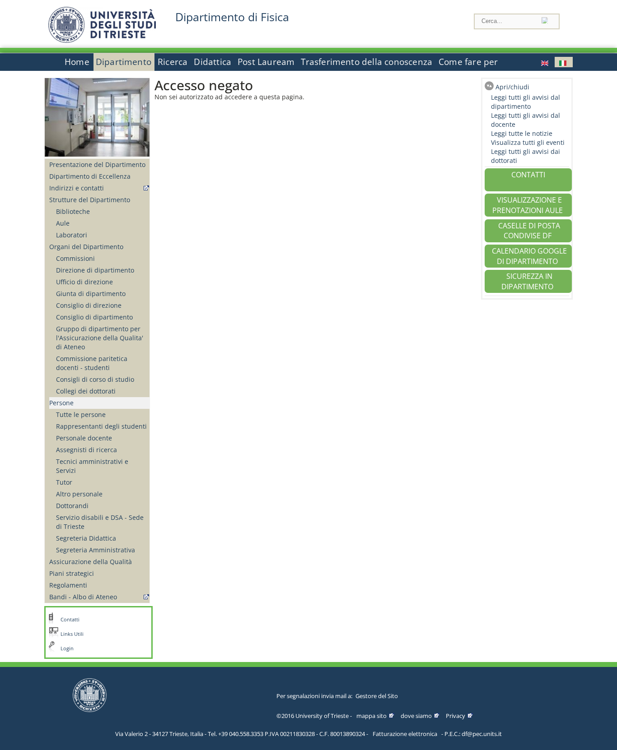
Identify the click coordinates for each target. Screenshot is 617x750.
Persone (61, 402)
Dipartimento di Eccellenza (90, 176)
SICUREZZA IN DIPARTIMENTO (527, 281)
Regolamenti (68, 585)
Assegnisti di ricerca (86, 449)
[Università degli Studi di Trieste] (102, 40)
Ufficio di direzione (84, 282)
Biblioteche (73, 211)
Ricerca (172, 62)
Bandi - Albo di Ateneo (83, 597)
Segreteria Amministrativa (95, 550)
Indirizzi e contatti (76, 188)
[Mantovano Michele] (546, 62)
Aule (63, 223)
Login (67, 648)
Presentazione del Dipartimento (97, 164)
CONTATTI (528, 175)
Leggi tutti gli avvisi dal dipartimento (525, 102)
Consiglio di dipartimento (94, 317)
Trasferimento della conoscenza (366, 62)
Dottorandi (72, 505)
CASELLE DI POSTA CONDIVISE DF (529, 231)
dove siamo (416, 716)
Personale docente (84, 438)
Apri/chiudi (512, 87)
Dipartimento (123, 62)
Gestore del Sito (376, 696)
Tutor (64, 482)
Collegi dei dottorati (86, 391)
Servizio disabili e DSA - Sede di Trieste (100, 522)
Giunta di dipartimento (91, 293)
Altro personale (79, 494)
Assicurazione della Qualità (90, 561)
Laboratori (71, 235)
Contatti (70, 619)
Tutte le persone (81, 414)
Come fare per (468, 62)
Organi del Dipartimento (86, 246)
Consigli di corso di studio (95, 379)
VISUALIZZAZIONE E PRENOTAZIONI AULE (527, 205)
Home (77, 62)
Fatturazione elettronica (405, 734)
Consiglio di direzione (89, 305)
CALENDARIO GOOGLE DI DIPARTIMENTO (529, 256)
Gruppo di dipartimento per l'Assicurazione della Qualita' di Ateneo (99, 337)
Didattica (212, 62)
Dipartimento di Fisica (232, 17)
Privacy (455, 716)
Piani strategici (71, 573)
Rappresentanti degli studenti (101, 426)
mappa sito (371, 716)
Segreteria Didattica (86, 538)
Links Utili (72, 634)
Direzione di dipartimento (95, 270)
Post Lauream (266, 62)
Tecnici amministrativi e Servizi (92, 466)
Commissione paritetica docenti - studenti (91, 363)
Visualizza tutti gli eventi (528, 142)
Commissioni (75, 258)
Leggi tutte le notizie (521, 133)
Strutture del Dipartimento (89, 199)
